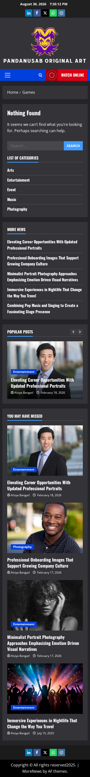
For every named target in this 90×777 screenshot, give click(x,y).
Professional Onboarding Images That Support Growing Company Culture (43, 261)
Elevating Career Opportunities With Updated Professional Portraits (42, 383)
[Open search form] (40, 75)
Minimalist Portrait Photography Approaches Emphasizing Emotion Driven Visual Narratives (42, 277)
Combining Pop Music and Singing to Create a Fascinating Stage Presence (42, 308)
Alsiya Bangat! (23, 393)
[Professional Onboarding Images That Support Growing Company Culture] (45, 528)
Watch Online (72, 75)
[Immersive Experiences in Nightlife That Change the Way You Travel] (45, 688)
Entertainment (18, 180)
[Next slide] (80, 332)
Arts (10, 170)
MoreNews (32, 771)
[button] (7, 75)
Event (11, 189)
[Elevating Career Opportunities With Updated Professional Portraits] (45, 450)
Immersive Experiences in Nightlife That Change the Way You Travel (42, 723)
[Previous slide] (73, 332)
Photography (17, 209)
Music (11, 199)
